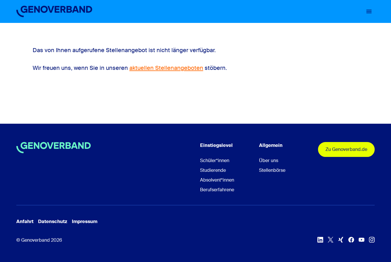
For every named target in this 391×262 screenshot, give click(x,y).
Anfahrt (24, 221)
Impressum (84, 221)
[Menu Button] (369, 11)
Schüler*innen (214, 160)
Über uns (268, 160)
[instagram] (372, 240)
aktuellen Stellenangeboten (166, 68)
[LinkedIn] (320, 240)
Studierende (213, 170)
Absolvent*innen (217, 180)
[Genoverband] (54, 11)
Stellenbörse (272, 170)
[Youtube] (361, 240)
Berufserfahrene (217, 190)
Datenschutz (52, 221)
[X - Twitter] (330, 240)
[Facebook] (351, 240)
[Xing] (341, 240)
